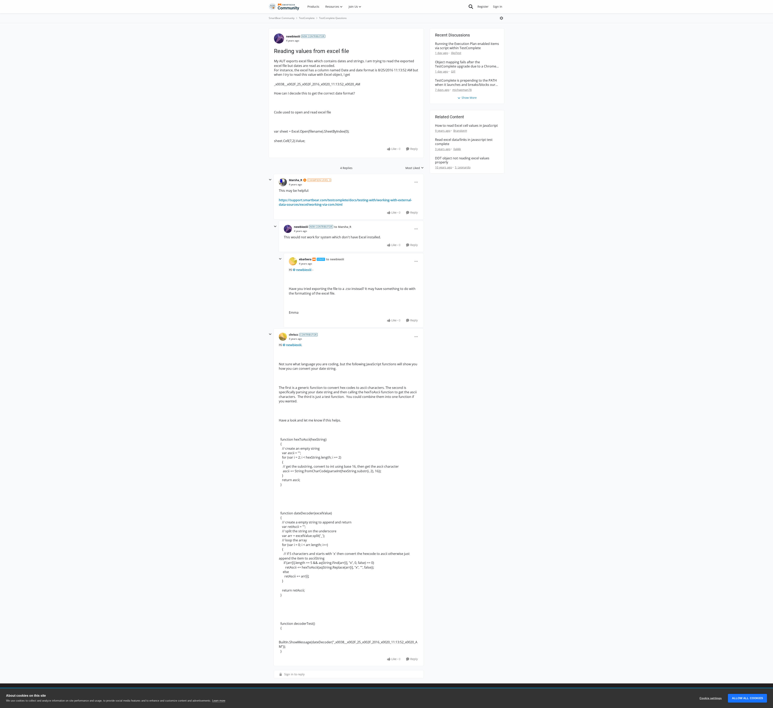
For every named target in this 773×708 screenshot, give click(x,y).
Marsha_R (295, 180)
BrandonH (460, 131)
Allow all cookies (747, 698)
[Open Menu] (501, 18)
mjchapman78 (462, 90)
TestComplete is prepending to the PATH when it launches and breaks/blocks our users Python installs (466, 82)
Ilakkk (457, 149)
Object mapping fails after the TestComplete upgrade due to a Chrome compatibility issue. (465, 64)
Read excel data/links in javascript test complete (464, 142)
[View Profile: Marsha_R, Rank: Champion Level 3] (283, 182)
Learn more (218, 700)
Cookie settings (711, 698)
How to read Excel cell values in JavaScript (466, 126)
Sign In (497, 6)
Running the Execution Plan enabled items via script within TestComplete (467, 46)
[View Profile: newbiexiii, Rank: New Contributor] (279, 38)
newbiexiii (293, 36)
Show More (469, 98)
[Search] (470, 6)
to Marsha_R (342, 227)
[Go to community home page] (284, 6)
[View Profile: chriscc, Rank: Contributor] (283, 337)
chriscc (293, 334)
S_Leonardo (462, 167)
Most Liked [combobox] (414, 168)
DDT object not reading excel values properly (462, 160)
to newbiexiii (335, 259)
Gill (453, 71)
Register (483, 6)
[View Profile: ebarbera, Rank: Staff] (293, 261)
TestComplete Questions (333, 18)
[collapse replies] (270, 179)
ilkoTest (456, 53)
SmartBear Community (282, 18)
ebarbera (305, 259)
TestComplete (307, 18)
